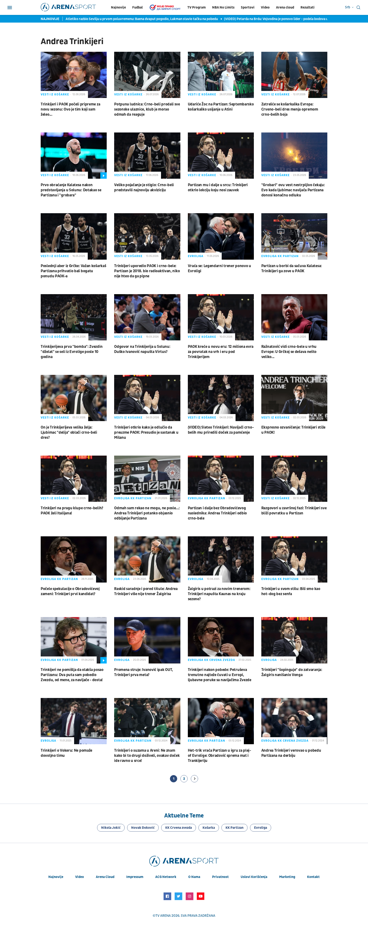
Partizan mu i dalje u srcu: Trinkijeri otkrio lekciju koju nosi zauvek (218, 188)
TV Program (196, 7)
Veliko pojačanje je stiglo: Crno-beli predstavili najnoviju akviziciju (144, 188)
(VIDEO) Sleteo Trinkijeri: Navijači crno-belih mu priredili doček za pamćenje (221, 430)
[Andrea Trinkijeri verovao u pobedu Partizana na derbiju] (294, 721)
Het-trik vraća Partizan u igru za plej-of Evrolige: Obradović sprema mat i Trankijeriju (219, 755)
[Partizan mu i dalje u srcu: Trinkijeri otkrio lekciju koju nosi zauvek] (221, 155)
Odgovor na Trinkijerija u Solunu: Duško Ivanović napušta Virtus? (142, 349)
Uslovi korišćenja (254, 877)
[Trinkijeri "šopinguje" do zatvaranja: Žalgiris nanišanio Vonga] (294, 640)
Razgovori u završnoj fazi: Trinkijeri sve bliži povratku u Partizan (294, 511)
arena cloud (105, 877)
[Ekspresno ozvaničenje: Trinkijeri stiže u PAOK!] (294, 398)
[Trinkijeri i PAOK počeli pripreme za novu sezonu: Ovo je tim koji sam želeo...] (74, 75)
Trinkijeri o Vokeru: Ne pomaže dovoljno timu (66, 753)
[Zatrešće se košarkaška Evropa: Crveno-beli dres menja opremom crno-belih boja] (294, 75)
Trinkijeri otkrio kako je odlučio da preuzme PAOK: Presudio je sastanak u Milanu (146, 432)
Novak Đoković (143, 828)
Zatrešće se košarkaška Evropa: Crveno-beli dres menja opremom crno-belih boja (289, 109)
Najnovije (118, 7)
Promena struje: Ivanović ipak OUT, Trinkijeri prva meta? (143, 672)
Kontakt (313, 877)
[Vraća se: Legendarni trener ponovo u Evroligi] (221, 236)
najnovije (55, 877)
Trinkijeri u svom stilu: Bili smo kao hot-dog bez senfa (290, 591)
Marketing (287, 877)
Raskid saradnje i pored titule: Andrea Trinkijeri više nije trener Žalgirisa (146, 591)
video (79, 877)
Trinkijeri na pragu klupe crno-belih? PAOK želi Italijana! (72, 511)
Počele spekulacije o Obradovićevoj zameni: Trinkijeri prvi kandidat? (70, 591)
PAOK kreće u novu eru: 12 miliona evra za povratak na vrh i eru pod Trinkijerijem (221, 351)
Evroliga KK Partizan (280, 256)
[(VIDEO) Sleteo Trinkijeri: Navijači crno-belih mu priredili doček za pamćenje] (221, 398)
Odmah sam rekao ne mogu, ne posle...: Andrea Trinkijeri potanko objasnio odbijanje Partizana (147, 513)
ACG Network (165, 877)
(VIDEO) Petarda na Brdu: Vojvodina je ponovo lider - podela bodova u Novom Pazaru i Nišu (292, 19)
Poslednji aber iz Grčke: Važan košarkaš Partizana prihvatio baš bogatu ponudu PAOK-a (73, 271)
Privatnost (220, 877)
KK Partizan (234, 828)
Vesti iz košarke (55, 94)
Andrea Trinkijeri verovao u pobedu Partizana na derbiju (291, 753)
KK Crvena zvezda (178, 828)
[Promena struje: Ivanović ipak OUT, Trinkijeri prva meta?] (147, 640)
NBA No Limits (223, 7)
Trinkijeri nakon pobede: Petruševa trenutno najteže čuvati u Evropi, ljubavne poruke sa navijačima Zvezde (219, 674)
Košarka (209, 828)
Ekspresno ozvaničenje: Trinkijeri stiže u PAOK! (293, 430)
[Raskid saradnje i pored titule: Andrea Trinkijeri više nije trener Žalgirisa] (147, 559)
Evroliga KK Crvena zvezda (211, 660)
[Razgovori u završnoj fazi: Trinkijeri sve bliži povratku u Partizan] (294, 479)
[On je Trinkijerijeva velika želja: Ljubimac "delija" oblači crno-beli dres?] (74, 398)
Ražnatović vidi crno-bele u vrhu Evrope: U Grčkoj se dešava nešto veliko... (288, 351)
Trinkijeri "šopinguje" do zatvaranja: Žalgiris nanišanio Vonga (291, 672)
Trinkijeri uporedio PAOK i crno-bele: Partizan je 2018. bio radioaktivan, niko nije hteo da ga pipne (147, 271)
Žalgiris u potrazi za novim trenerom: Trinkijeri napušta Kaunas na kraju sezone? (219, 594)
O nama (194, 877)
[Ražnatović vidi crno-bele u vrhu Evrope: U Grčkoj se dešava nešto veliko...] (294, 317)
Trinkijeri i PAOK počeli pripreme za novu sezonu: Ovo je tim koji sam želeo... (70, 109)
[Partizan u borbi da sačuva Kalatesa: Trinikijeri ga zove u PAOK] (294, 236)
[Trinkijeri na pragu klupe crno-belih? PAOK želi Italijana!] (74, 479)
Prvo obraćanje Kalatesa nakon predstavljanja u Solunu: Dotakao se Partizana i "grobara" (71, 190)
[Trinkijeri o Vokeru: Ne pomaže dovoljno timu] (74, 721)
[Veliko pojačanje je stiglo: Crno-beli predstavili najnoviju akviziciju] (147, 155)
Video (265, 7)
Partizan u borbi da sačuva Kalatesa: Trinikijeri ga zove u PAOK (291, 268)
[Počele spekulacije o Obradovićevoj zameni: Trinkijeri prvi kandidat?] (74, 559)
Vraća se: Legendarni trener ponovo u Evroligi (219, 268)
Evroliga (195, 256)
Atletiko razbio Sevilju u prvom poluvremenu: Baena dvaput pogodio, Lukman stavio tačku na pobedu (142, 19)
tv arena (163, 916)
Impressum (134, 877)
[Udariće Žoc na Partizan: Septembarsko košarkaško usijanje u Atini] (221, 75)
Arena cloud (285, 7)
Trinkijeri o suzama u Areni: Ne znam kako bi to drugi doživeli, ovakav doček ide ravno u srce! (147, 755)
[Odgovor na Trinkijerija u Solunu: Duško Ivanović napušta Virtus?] (147, 317)
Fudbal (137, 7)
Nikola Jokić (111, 828)
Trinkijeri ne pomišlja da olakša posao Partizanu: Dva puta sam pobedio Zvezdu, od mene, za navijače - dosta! (72, 674)
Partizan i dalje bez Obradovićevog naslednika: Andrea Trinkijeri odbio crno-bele (217, 513)
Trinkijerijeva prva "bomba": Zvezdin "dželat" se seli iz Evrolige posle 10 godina (71, 351)
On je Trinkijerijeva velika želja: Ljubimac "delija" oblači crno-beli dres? (69, 432)
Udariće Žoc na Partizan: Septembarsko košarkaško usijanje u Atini (221, 107)
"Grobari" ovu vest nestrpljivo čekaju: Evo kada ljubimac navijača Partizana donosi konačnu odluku (293, 190)
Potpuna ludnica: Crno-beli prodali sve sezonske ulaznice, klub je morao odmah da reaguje (147, 109)
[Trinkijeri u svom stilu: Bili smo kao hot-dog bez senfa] (294, 559)
